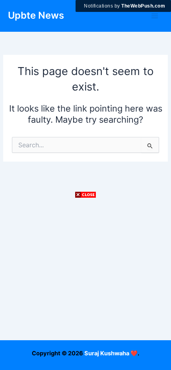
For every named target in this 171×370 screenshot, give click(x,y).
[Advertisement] (85, 284)
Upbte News (36, 15)
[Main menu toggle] (154, 16)
